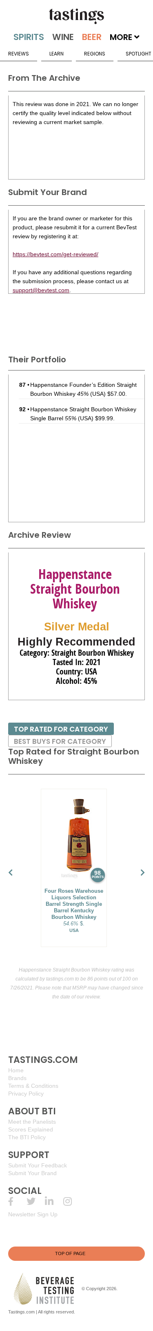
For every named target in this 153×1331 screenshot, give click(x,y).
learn (56, 53)
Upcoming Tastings (72, 1201)
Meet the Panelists (32, 1121)
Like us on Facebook (17, 1201)
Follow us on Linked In (54, 1201)
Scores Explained (30, 1129)
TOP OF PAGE (70, 1253)
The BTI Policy (27, 1137)
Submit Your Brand (32, 1173)
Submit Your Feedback (37, 1165)
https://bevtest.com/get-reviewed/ (55, 254)
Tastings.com (21, 1311)
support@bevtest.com (41, 290)
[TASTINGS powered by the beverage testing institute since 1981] (76, 16)
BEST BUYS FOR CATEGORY (60, 741)
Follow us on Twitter (36, 1201)
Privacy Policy (26, 1093)
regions (94, 53)
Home (16, 1070)
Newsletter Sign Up (33, 1214)
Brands (17, 1078)
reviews (18, 53)
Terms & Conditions (33, 1086)
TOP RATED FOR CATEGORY (61, 729)
